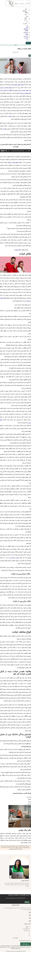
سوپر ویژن (26, 32)
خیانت (10, 116)
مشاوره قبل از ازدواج (13, 162)
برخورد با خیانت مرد (14, 558)
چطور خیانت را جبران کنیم (21, 90)
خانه (26, 9)
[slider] (3, 150)
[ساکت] (6, 151)
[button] (15, 797)
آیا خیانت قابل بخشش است (17, 85)
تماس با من (25, 928)
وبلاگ (25, 18)
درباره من (26, 36)
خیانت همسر (17, 250)
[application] (15, 150)
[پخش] (29, 151)
